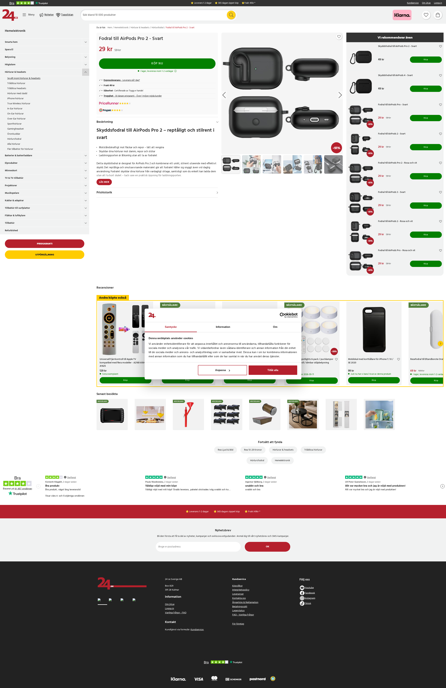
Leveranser (238, 594)
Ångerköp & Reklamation (245, 602)
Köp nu (157, 63)
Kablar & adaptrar (14, 201)
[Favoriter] (426, 15)
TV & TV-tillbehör (14, 178)
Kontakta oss (239, 598)
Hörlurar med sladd (17, 94)
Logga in (438, 3)
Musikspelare (12, 193)
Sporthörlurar (14, 124)
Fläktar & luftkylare (15, 216)
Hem (109, 27)
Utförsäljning (44, 254)
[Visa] (217, 192)
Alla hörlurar (13, 144)
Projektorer (11, 186)
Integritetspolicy (240, 590)
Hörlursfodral (14, 139)
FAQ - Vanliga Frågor (243, 615)
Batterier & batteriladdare (18, 156)
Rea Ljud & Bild (225, 450)
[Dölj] (217, 122)
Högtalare (10, 65)
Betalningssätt (239, 607)
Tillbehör (9, 223)
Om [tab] (275, 326)
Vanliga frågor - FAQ (175, 613)
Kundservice (413, 3)
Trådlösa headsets (16, 88)
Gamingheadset (15, 129)
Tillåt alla (272, 370)
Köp (426, 59)
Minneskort (11, 171)
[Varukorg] (437, 15)
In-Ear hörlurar (14, 109)
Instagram (310, 598)
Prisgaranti (44, 243)
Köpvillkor (237, 586)
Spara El (9, 50)
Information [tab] (223, 326)
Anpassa (220, 370)
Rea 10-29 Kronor (253, 450)
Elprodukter (11, 163)
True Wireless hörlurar (18, 104)
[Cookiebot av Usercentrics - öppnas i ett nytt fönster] (282, 315)
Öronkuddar (13, 134)
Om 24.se (426, 3)
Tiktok (308, 603)
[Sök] (231, 15)
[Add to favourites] (339, 36)
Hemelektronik (15, 30)
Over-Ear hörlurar (16, 119)
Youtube (309, 588)
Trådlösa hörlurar (16, 83)
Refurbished (11, 231)
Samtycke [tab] (171, 326)
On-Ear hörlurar (15, 114)
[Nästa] (440, 343)
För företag (238, 624)
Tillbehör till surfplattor (17, 208)
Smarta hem (11, 42)
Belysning (10, 57)
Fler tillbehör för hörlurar (20, 149)
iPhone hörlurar (15, 99)
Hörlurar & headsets (15, 72)
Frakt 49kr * (249, 3)
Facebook (310, 593)
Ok (267, 547)
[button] (273, 678)
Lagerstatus (238, 611)
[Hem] (10, 15)
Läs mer (104, 182)
